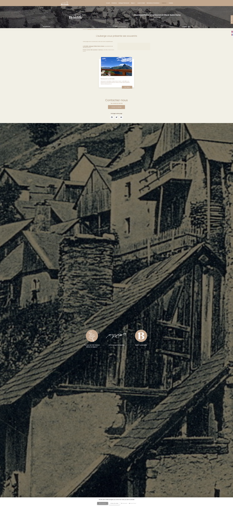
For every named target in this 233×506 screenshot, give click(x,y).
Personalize (124, 503)
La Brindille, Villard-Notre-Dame (98, 50)
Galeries (164, 3)
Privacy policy (133, 503)
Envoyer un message (116, 107)
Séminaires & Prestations (153, 3)
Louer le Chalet (141, 3)
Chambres (114, 3)
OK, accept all (103, 503)
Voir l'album (127, 87)
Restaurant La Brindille (107, 79)
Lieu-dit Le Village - (116, 26)
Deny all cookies (114, 503)
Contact (171, 3)
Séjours (133, 3)
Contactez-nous (186, 26)
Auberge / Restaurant (123, 3)
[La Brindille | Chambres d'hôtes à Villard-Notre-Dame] (65, 3)
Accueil (108, 3)
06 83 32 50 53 (46, 26)
